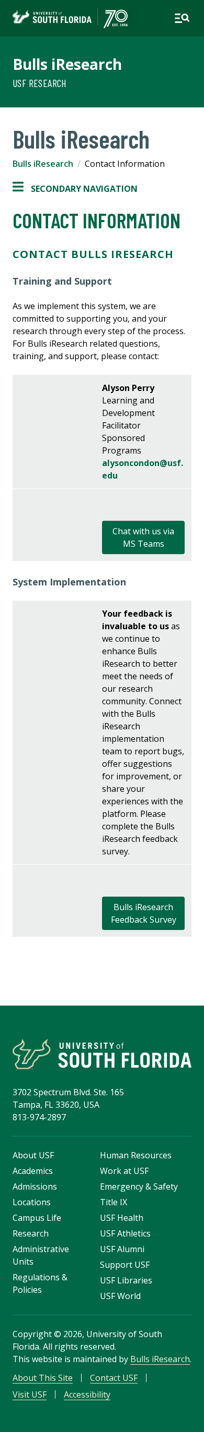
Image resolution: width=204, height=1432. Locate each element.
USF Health (121, 1217)
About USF (33, 1155)
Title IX (113, 1202)
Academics (33, 1171)
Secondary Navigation (75, 189)
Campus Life (37, 1217)
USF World (120, 1296)
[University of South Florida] (102, 1054)
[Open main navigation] (182, 18)
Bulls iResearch (67, 64)
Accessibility (87, 1394)
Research (31, 1233)
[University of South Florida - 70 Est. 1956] (70, 18)
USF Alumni (122, 1249)
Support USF (125, 1264)
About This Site (43, 1378)
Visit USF (30, 1394)
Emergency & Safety (139, 1186)
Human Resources (136, 1155)
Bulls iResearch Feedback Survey (143, 913)
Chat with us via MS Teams (143, 537)
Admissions (35, 1186)
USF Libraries (126, 1280)
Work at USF (124, 1171)
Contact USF (114, 1378)
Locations (32, 1202)
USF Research (40, 83)
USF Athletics (125, 1233)
